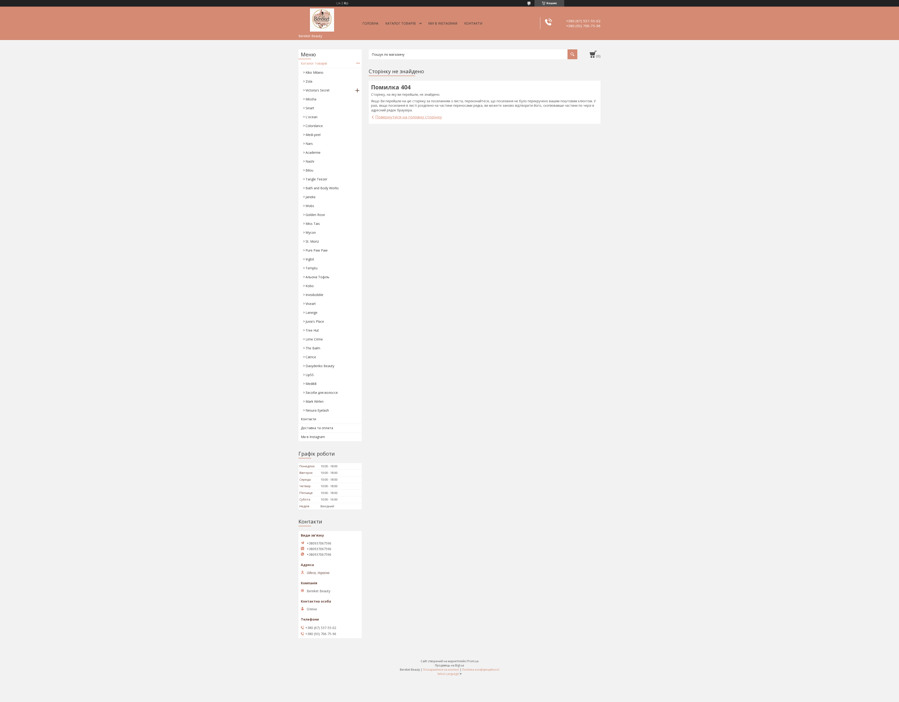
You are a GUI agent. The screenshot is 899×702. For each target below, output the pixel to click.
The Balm (313, 348)
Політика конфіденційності (480, 670)
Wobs (310, 206)
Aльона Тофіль (317, 277)
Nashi (310, 161)
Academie (313, 152)
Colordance (314, 126)
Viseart (311, 303)
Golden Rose (315, 214)
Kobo (310, 286)
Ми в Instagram (442, 23)
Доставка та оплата (317, 428)
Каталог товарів (400, 23)
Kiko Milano (314, 72)
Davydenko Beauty (320, 366)
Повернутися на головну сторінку (408, 117)
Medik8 (311, 383)
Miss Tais (313, 223)
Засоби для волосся (322, 392)
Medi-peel (313, 134)
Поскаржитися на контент (441, 670)
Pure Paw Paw (317, 250)
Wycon (311, 232)
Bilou (309, 170)
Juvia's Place (315, 321)
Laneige (311, 312)
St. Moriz (312, 241)
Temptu (311, 268)
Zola (309, 81)
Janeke (311, 197)
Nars (309, 143)
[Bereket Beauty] (321, 19)
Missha (311, 99)
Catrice (311, 357)
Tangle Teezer (316, 179)
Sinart (310, 108)
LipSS (310, 375)
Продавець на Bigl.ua (449, 665)
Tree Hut (312, 330)
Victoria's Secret (318, 90)
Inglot (310, 259)
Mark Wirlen (315, 401)
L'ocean (311, 117)
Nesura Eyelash (317, 410)
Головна (370, 23)
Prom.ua (473, 661)
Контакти (473, 23)
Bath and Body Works (322, 188)
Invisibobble (314, 294)
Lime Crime (314, 339)
